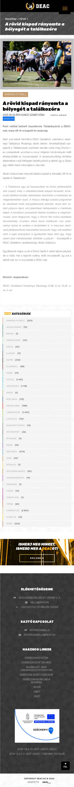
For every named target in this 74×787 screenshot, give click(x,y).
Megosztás (9, 119)
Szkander (11, 484)
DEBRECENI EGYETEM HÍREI (36, 662)
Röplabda (11, 451)
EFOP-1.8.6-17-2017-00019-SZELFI (37, 749)
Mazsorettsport (15, 425)
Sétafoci (11, 464)
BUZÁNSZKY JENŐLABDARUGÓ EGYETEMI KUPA (36, 669)
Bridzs (10, 333)
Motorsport (13, 432)
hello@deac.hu (39, 602)
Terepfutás (12, 497)
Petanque (11, 438)
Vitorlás (11, 517)
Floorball (12, 366)
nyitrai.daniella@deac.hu (39, 634)
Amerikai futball (15, 320)
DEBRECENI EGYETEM (36, 658)
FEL (65, 767)
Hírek (22, 19)
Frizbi (9, 373)
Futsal (10, 379)
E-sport (10, 353)
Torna (9, 504)
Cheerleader (13, 340)
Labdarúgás (13, 412)
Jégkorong (12, 386)
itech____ (47, 782)
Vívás (9, 523)
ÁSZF (37, 696)
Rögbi (9, 445)
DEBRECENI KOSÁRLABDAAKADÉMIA (36, 681)
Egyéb (9, 360)
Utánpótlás (12, 510)
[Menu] (64, 8)
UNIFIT (37, 691)
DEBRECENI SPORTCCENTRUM (36, 674)
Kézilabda (11, 399)
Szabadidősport (15, 478)
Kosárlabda (13, 406)
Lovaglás (11, 419)
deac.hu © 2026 (45, 778)
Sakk (9, 458)
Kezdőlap (11, 19)
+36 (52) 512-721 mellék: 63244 (39, 607)
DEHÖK (37, 687)
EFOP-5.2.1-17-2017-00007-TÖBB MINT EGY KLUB (37, 754)
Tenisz (9, 491)
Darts (9, 347)
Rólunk (36, 558)
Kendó (9, 392)
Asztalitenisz (13, 327)
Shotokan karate (15, 471)
